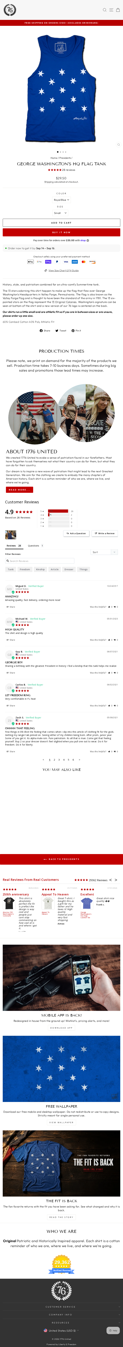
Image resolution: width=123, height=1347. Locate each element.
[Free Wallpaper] (61, 1069)
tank (11, 569)
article (54, 569)
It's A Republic (57, 912)
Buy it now (61, 232)
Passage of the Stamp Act (96, 913)
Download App (61, 1028)
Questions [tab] (33, 545)
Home (54, 157)
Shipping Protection (17, 913)
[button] (110, 607)
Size (60, 206)
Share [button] (12, 607)
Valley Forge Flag (13, 298)
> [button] (79, 759)
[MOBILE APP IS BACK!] (61, 978)
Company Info (61, 1314)
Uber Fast (20, 894)
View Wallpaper (61, 1122)
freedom (25, 569)
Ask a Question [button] (78, 533)
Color (61, 193)
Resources (61, 1322)
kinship (40, 569)
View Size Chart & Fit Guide (64, 270)
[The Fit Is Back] (61, 1163)
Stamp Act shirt (101, 894)
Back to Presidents (63, 859)
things (83, 569)
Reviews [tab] (11, 545)
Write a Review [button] (106, 533)
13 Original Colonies (64, 302)
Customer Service (61, 1306)
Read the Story (61, 1217)
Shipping (48, 181)
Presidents (65, 157)
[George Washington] (10, 534)
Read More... (19, 489)
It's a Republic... (63, 894)
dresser (69, 569)
